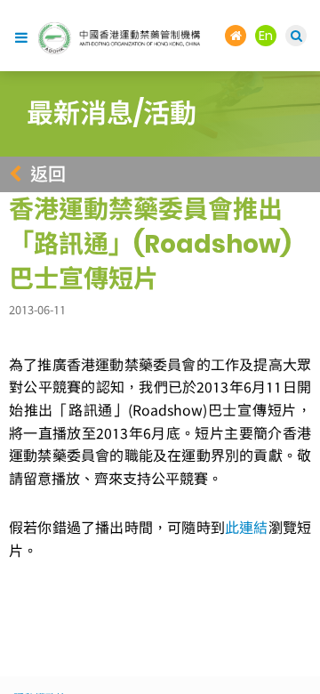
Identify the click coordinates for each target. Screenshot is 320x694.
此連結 (246, 527)
